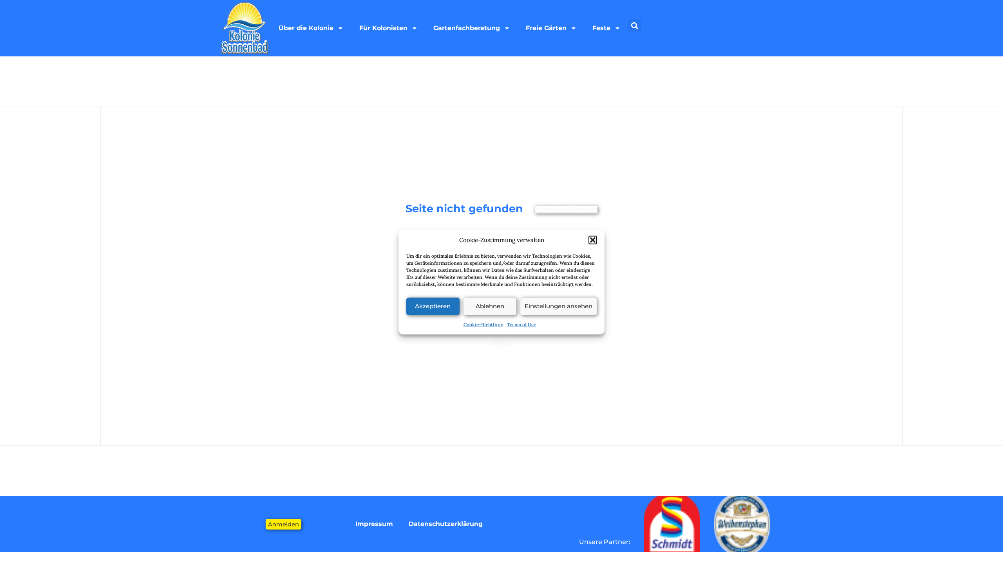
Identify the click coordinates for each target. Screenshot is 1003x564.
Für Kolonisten (383, 28)
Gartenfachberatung (466, 28)
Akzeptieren (433, 306)
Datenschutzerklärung (446, 524)
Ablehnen (490, 306)
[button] (593, 240)
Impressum (374, 524)
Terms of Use (521, 324)
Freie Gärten (546, 28)
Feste (601, 28)
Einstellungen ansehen (558, 306)
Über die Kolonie (306, 28)
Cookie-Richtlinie (483, 324)
